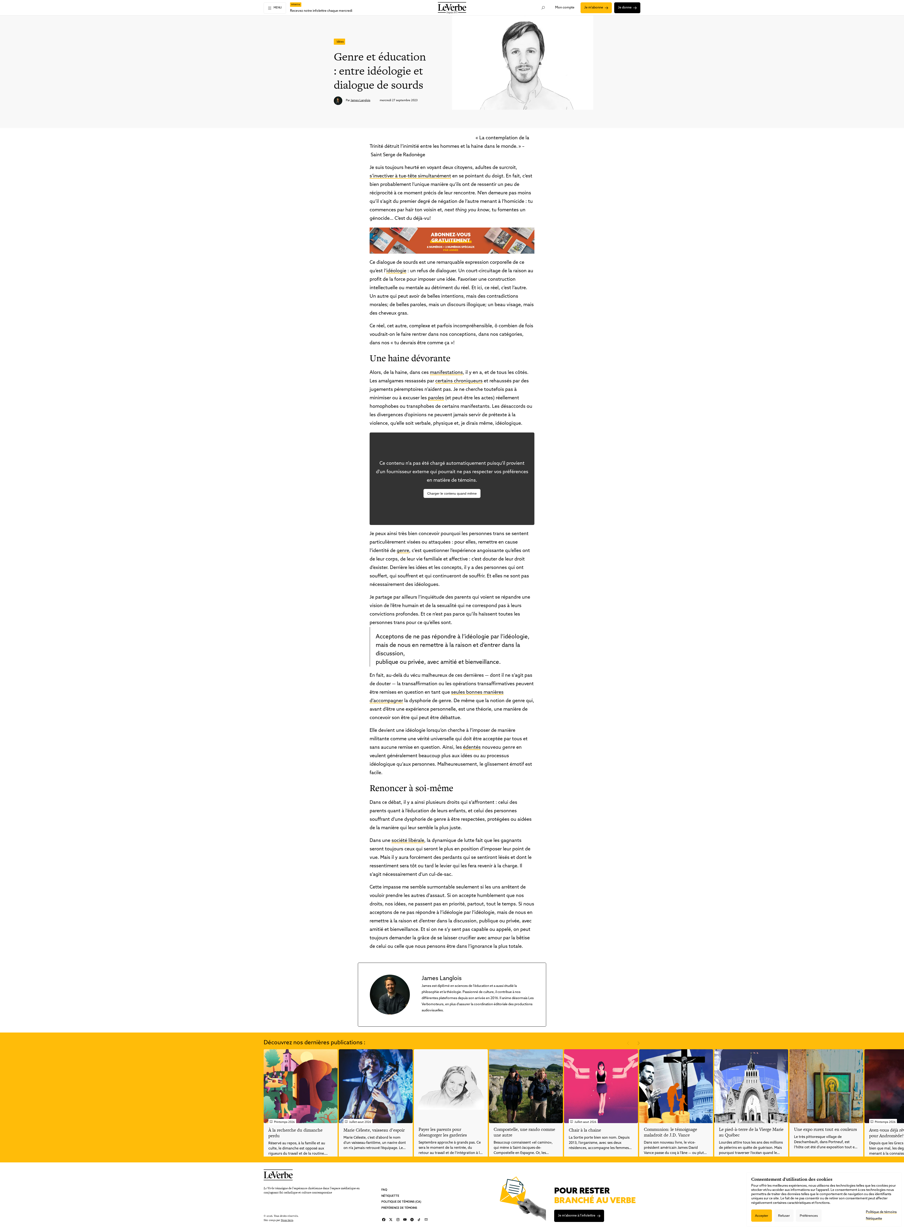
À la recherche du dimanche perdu (295, 1133)
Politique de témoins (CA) (401, 1202)
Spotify (412, 1219)
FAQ (384, 1190)
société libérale (407, 840)
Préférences (809, 1215)
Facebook (383, 1219)
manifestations (446, 372)
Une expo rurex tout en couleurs (825, 1129)
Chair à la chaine (585, 1130)
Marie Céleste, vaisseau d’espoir (374, 1130)
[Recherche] (543, 7)
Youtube (405, 1219)
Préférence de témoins (399, 1207)
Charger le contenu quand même (452, 493)
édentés (472, 747)
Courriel (426, 1219)
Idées (340, 41)
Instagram (398, 1219)
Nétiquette (390, 1195)
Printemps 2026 (284, 1122)
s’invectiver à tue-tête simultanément (410, 176)
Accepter (761, 1215)
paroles (436, 398)
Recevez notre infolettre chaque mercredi (321, 11)
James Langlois (360, 100)
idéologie (396, 271)
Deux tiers (287, 1219)
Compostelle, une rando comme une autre (524, 1132)
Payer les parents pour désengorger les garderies (443, 1132)
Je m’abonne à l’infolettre (576, 1215)
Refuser (784, 1215)
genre (403, 550)
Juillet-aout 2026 (360, 1122)
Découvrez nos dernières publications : (314, 1043)
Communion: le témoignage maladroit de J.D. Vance (670, 1132)
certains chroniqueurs (459, 381)
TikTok (419, 1219)
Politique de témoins (881, 1212)
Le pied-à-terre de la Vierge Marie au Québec (751, 1132)
